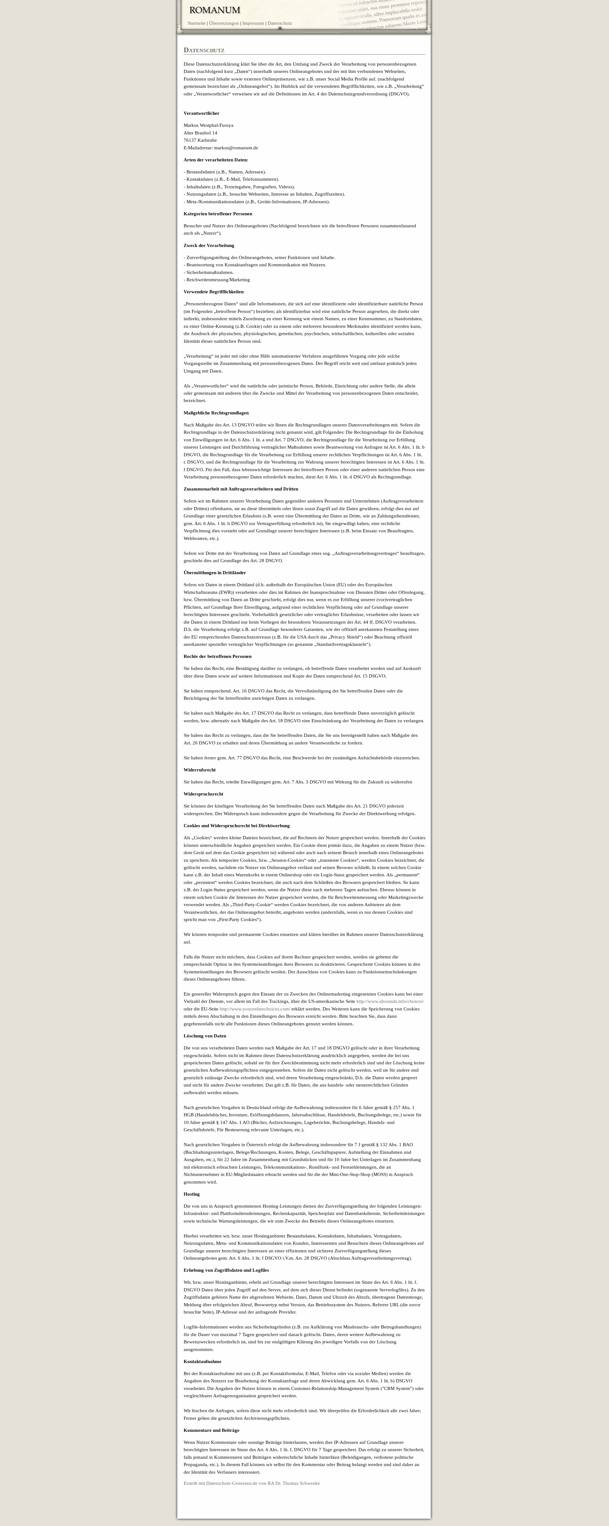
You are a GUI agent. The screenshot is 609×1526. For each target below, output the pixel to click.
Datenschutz (280, 23)
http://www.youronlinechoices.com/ (255, 1008)
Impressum (253, 23)
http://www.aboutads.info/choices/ (390, 1001)
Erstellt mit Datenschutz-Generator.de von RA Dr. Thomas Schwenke (252, 1483)
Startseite (197, 23)
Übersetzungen (224, 23)
